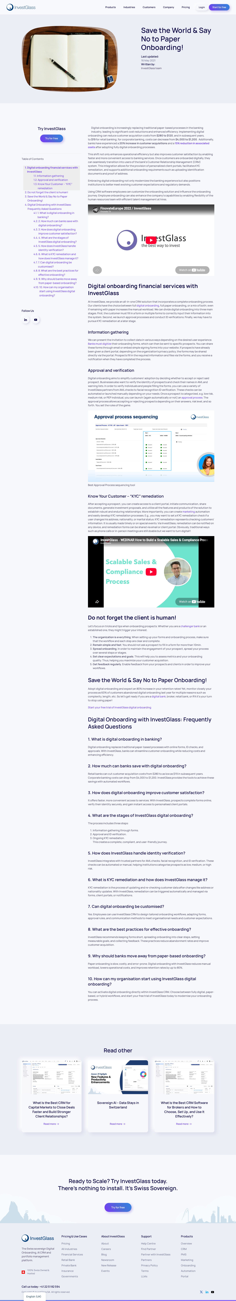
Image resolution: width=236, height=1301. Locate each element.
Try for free (51, 138)
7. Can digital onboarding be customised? (55, 264)
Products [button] (110, 7)
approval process (192, 397)
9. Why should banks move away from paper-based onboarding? (58, 281)
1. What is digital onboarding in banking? (56, 215)
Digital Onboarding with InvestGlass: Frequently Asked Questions (49, 207)
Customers (149, 7)
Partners (146, 1260)
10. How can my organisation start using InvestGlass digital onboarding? (57, 291)
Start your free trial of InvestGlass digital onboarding (119, 707)
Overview (186, 1243)
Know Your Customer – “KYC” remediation (55, 186)
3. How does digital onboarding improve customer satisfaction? (57, 231)
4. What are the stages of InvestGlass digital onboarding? (58, 240)
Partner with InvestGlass (155, 1254)
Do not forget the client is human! (47, 192)
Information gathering (50, 176)
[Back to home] (21, 7)
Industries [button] (129, 7)
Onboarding (188, 1265)
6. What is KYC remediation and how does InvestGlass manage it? (58, 256)
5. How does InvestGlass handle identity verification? (57, 248)
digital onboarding (148, 305)
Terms (145, 1271)
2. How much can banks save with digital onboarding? (58, 223)
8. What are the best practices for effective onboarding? (58, 273)
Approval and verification (53, 180)
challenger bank (190, 626)
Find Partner (148, 1249)
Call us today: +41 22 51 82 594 (41, 1286)
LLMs (144, 1276)
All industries (69, 1249)
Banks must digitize (99, 343)
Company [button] (168, 7)
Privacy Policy (149, 1265)
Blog (104, 1254)
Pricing (186, 7)
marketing (189, 511)
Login (202, 7)
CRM (184, 1249)
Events (105, 1271)
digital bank (159, 696)
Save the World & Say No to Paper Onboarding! (47, 198)
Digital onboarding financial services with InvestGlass (52, 170)
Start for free (219, 7)
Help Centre (148, 1243)
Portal (184, 1276)
